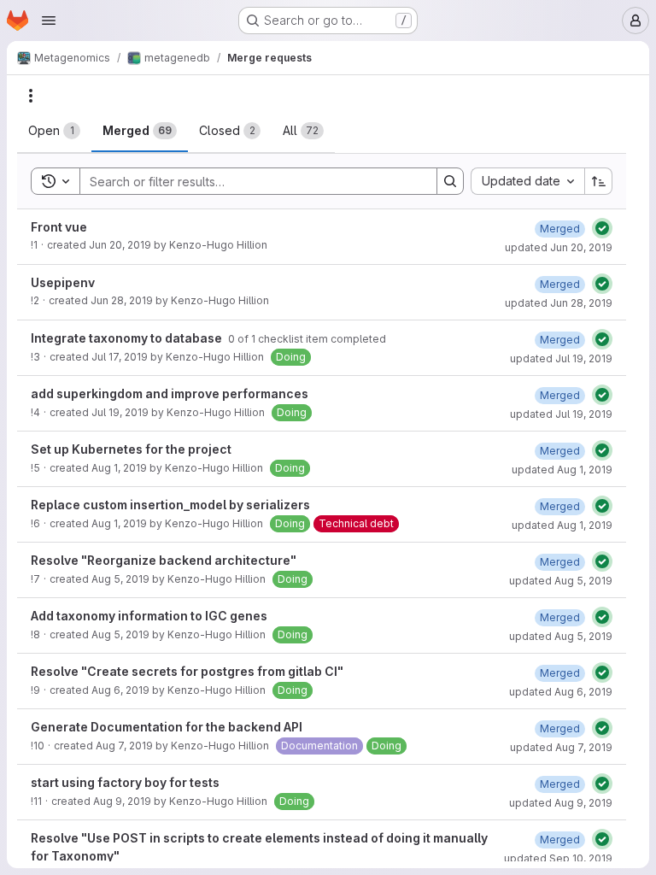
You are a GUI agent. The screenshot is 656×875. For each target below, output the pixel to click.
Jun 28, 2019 (122, 300)
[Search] (450, 181)
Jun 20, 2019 (120, 244)
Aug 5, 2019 (120, 579)
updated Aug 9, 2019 (560, 802)
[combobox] (527, 181)
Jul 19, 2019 (120, 412)
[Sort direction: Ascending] (598, 181)
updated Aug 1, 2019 (562, 469)
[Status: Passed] (602, 228)
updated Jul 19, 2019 (561, 358)
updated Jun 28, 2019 (558, 303)
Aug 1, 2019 (119, 467)
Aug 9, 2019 (122, 801)
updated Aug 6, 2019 (560, 691)
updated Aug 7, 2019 (561, 747)
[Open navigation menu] (48, 20)
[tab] (54, 130)
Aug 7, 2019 (124, 745)
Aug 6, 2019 (120, 690)
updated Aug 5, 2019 (560, 580)
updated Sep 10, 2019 (558, 858)
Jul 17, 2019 (119, 356)
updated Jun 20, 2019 (558, 247)
